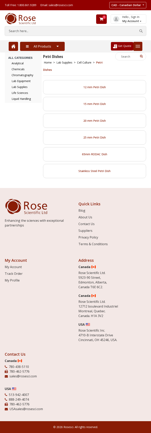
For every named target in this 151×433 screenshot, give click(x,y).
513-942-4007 (19, 395)
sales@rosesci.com (23, 376)
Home (48, 62)
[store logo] (24, 18)
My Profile (12, 280)
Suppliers (85, 230)
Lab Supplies (64, 62)
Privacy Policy (88, 237)
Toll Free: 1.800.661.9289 (20, 5)
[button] (127, 5)
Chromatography (22, 75)
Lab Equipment (21, 81)
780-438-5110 (19, 367)
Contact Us (86, 224)
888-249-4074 (19, 399)
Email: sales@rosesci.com (56, 5)
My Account (131, 21)
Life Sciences (20, 93)
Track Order (14, 273)
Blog (81, 210)
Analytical (18, 63)
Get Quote (124, 46)
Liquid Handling (21, 99)
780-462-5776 (19, 371)
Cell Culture (84, 62)
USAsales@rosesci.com (26, 409)
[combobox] (75, 31)
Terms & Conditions (93, 244)
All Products (42, 46)
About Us (85, 217)
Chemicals (18, 69)
